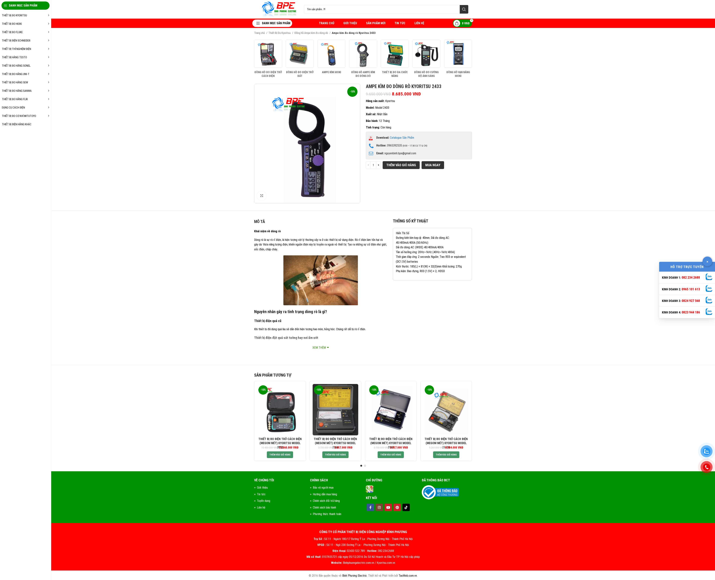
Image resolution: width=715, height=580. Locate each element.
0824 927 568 (691, 301)
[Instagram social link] (379, 507)
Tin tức (261, 494)
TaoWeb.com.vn (408, 575)
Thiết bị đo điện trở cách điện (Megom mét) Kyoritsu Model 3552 (280, 443)
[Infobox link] (268, 59)
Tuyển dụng (263, 501)
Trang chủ (259, 33)
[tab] (259, 222)
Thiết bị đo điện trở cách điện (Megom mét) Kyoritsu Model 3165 (390, 443)
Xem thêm (319, 347)
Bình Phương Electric (354, 575)
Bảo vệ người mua (323, 487)
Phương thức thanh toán (327, 514)
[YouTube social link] (388, 507)
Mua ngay (432, 165)
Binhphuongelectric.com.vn (358, 563)
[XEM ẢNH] (261, 195)
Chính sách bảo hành (324, 507)
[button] (280, 454)
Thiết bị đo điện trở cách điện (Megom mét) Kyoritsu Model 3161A (446, 443)
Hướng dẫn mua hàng (325, 494)
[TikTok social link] (406, 507)
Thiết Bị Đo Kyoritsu (279, 33)
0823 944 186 (691, 312)
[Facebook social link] (370, 507)
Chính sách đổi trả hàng (326, 501)
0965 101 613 (691, 289)
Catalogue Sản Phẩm (402, 137)
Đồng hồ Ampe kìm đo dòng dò (311, 33)
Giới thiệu (262, 487)
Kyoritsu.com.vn (386, 563)
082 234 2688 (691, 277)
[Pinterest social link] (397, 507)
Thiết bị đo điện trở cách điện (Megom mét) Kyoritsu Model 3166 (335, 443)
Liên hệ (261, 507)
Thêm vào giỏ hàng (401, 165)
